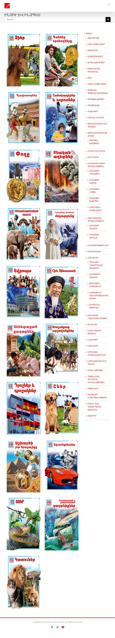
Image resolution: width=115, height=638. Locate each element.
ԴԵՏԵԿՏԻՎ (93, 111)
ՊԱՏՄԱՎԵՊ (93, 388)
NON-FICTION (93, 38)
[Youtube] (63, 627)
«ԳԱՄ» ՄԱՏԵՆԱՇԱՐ (97, 84)
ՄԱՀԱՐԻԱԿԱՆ (94, 252)
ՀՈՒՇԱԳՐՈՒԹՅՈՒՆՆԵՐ (98, 245)
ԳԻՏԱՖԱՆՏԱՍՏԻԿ (96, 99)
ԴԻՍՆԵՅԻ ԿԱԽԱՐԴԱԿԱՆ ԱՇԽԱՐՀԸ (96, 265)
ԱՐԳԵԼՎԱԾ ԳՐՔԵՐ (96, 63)
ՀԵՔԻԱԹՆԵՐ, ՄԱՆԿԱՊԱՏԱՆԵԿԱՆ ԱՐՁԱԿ (98, 295)
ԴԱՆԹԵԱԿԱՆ (94, 105)
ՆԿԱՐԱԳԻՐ (93, 340)
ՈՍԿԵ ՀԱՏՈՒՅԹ (95, 370)
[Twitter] (57, 627)
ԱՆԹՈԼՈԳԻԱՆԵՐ (95, 56)
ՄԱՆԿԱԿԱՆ (93, 258)
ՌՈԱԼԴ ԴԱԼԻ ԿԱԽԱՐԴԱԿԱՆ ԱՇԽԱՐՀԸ (94, 407)
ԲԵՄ (90, 78)
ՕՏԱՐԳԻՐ (92, 416)
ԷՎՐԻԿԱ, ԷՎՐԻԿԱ (96, 118)
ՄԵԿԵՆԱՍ (92, 324)
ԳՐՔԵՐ (89, 34)
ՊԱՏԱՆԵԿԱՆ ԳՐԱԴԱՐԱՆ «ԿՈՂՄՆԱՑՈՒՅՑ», (96, 379)
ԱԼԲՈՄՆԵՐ (93, 50)
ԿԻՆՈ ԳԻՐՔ (93, 157)
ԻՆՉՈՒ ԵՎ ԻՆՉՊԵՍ (96, 151)
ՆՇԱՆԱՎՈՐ (93, 346)
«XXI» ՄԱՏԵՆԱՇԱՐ (96, 44)
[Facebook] (52, 627)
